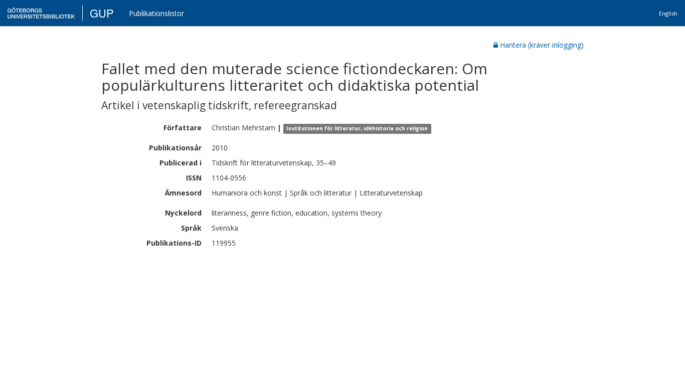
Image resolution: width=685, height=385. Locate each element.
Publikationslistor (156, 13)
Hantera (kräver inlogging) (542, 45)
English (668, 13)
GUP (102, 13)
